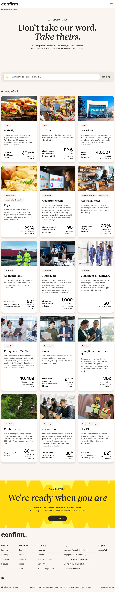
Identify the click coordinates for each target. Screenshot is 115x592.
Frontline (4, 550)
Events (21, 554)
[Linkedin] (2, 577)
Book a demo (56, 518)
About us (41, 550)
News (21, 568)
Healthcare (85, 271)
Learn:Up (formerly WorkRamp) (76, 550)
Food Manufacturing (88, 196)
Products (5, 564)
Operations (9, 271)
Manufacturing (10, 196)
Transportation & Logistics (14, 200)
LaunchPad (102, 550)
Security (89, 587)
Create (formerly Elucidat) (74, 564)
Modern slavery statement (52, 587)
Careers (41, 554)
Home (3, 10)
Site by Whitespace (107, 587)
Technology (47, 196)
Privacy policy (74, 587)
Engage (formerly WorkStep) (75, 554)
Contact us (42, 564)
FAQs (65, 587)
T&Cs (39, 587)
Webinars (22, 559)
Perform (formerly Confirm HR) (76, 559)
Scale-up (4, 554)
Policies (33, 587)
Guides (21, 564)
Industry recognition (45, 559)
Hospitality (9, 424)
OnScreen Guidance (72, 568)
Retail (7, 125)
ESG (82, 587)
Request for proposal (46, 568)
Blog (20, 550)
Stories (4, 568)
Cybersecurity (48, 346)
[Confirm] (10, 3)
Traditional (5, 559)
